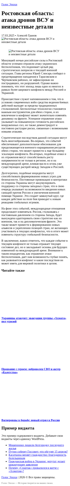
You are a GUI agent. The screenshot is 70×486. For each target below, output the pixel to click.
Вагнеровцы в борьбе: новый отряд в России (30, 420)
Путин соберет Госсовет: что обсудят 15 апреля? (38, 451)
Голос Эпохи (9, 4)
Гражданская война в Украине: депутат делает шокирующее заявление (37, 463)
